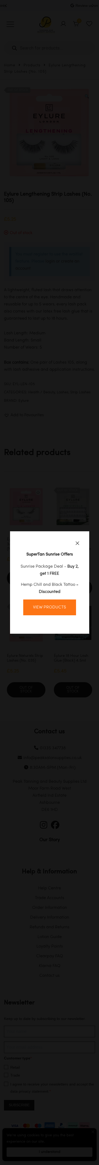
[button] (77, 543)
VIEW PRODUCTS (49, 607)
